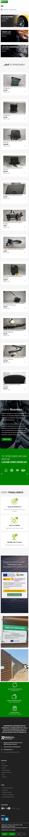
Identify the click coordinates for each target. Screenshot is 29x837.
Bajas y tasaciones (6, 772)
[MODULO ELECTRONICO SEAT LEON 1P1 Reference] (14, 161)
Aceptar (4, 834)
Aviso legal (4, 790)
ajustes (13, 830)
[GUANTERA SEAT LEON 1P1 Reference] (14, 188)
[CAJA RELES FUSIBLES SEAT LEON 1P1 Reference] (14, 134)
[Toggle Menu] (2, 6)
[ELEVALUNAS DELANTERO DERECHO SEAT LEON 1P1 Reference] (14, 350)
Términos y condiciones (8, 794)
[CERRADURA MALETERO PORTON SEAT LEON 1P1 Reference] (14, 80)
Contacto (4, 777)
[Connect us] (2, 819)
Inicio (3, 763)
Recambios (5, 765)
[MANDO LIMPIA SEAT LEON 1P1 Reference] (14, 242)
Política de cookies (6, 792)
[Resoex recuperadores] (8, 2)
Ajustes (19, 834)
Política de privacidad (7, 788)
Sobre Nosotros (6, 770)
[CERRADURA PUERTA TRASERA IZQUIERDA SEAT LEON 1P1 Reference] (14, 296)
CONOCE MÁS (6, 439)
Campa (4, 768)
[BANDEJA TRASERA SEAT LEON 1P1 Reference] (14, 378)
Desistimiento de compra (8, 797)
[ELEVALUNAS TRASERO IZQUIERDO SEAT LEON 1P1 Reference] (14, 323)
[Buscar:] (13, 9)
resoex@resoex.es (8, 749)
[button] (2, 474)
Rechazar (12, 834)
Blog (3, 774)
